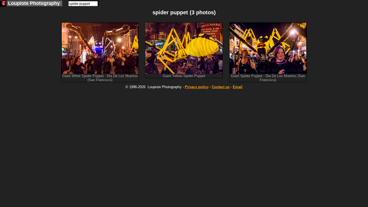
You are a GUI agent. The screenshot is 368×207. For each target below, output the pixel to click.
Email (237, 87)
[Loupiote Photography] (3, 4)
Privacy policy (197, 87)
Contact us (221, 87)
